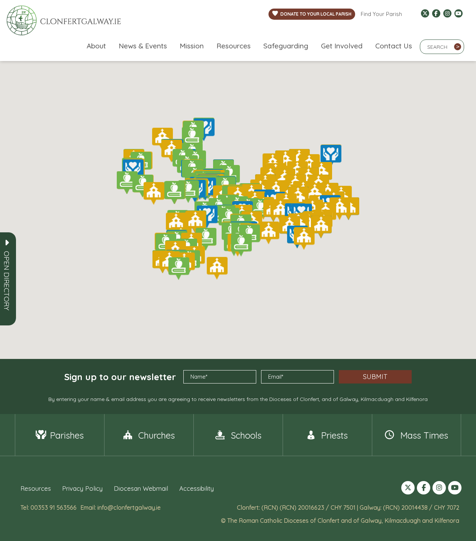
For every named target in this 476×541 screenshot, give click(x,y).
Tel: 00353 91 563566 (48, 507)
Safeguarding (285, 45)
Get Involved (342, 45)
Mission (192, 45)
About (96, 45)
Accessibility (196, 488)
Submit (375, 376)
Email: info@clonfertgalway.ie (120, 507)
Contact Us (393, 45)
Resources (233, 45)
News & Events (143, 45)
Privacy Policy (82, 488)
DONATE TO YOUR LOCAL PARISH (315, 14)
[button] (6, 281)
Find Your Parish (381, 13)
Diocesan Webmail (141, 488)
